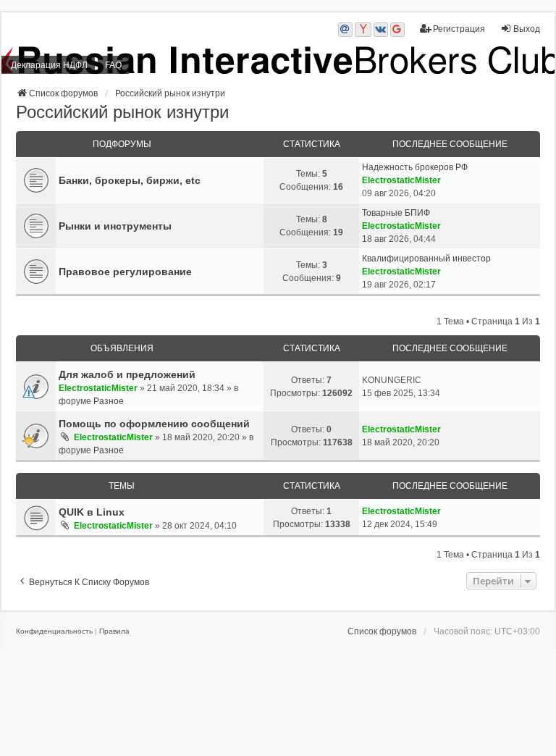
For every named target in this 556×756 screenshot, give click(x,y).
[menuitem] (54, 631)
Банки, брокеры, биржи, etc (130, 180)
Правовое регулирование (125, 271)
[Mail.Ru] (345, 29)
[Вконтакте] (381, 29)
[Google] (397, 29)
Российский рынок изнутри (122, 112)
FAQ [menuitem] (113, 65)
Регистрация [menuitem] (459, 29)
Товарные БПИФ (396, 213)
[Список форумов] (278, 60)
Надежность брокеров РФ (415, 167)
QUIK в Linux (92, 512)
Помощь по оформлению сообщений (154, 423)
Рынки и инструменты (115, 226)
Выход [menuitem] (526, 29)
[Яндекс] (363, 29)
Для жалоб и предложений (127, 374)
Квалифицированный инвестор (426, 258)
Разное (108, 401)
